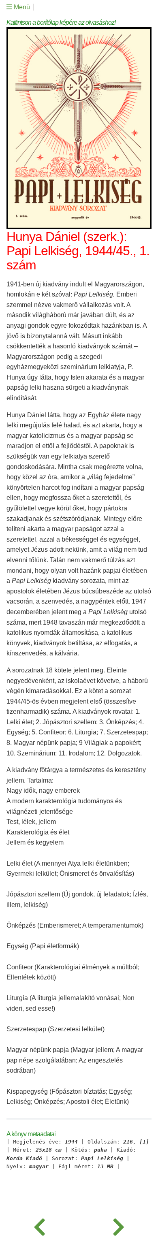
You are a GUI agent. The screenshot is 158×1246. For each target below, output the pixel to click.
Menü (21, 7)
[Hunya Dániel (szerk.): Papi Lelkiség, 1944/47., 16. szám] (118, 1225)
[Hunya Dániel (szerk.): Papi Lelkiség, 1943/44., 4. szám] (39, 1225)
